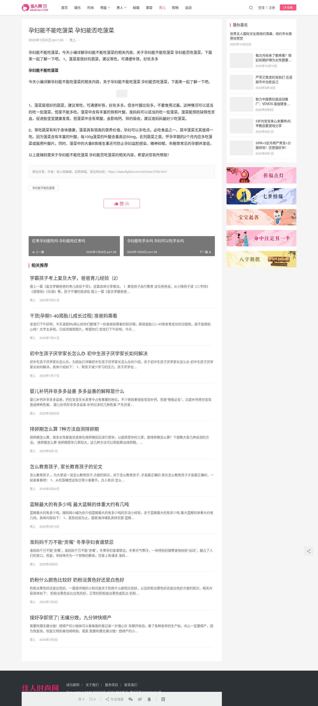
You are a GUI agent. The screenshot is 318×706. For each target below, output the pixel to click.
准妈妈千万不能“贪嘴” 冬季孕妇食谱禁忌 (72, 542)
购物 (175, 7)
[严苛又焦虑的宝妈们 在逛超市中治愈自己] (241, 77)
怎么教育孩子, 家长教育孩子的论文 (66, 466)
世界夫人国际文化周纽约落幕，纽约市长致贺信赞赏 (261, 36)
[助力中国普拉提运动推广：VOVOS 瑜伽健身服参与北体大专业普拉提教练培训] (241, 99)
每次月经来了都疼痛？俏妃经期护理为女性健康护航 (273, 60)
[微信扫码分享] (130, 699)
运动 (188, 7)
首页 (64, 7)
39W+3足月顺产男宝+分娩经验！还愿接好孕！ (273, 145)
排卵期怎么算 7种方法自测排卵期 (64, 429)
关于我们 (92, 684)
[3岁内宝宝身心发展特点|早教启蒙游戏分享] (241, 121)
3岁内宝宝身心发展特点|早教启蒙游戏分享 (273, 123)
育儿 (162, 7)
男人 (120, 7)
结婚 (136, 7)
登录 (261, 7)
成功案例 (72, 684)
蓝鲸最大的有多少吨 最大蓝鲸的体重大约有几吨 (79, 504)
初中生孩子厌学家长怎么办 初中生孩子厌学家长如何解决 (89, 353)
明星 (103, 7)
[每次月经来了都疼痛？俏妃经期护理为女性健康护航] (241, 55)
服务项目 (111, 684)
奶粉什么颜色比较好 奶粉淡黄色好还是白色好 (77, 580)
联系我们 (130, 684)
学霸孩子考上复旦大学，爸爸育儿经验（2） (75, 278)
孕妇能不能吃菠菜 (43, 188)
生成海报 (117, 699)
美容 (149, 7)
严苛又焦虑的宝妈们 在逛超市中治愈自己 (274, 79)
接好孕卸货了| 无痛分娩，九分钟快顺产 (71, 617)
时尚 (90, 7)
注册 (272, 7)
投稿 (289, 7)
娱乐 (77, 7)
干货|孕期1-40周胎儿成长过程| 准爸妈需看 (73, 315)
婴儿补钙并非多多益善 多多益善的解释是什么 (77, 391)
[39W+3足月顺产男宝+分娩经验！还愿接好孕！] (241, 143)
